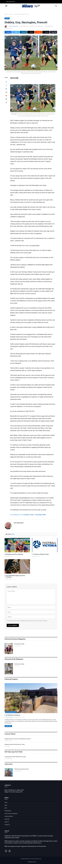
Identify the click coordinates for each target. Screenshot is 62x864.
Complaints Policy (32, 861)
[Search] (56, 6)
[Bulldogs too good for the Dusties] (17, 545)
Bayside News (9, 717)
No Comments (49, 26)
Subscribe (7, 819)
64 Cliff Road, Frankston (13, 715)
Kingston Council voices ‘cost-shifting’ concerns (18, 738)
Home (6, 802)
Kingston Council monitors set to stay (15, 744)
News (6, 805)
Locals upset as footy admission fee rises (15, 756)
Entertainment (8, 810)
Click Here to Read (19, 644)
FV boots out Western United (41, 554)
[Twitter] (6, 85)
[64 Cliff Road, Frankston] (31, 698)
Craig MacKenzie (13, 26)
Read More (8, 726)
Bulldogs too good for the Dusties (14, 554)
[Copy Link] (6, 102)
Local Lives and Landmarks (11, 813)
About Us (7, 821)
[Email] (6, 92)
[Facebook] (6, 82)
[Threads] (6, 99)
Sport (7, 18)
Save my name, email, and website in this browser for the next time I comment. (27, 620)
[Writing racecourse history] (9, 772)
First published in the (16, 514)
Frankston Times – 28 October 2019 (34, 514)
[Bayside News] (31, 5)
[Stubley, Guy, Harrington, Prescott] (31, 52)
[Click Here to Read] (9, 648)
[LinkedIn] (6, 89)
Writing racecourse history (21, 769)
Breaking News (11, 1)
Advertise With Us (9, 816)
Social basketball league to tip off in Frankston (15, 576)
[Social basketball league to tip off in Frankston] (17, 566)
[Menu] (6, 6)
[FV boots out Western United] (44, 545)
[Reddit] (6, 95)
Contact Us (7, 824)
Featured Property (11, 712)
